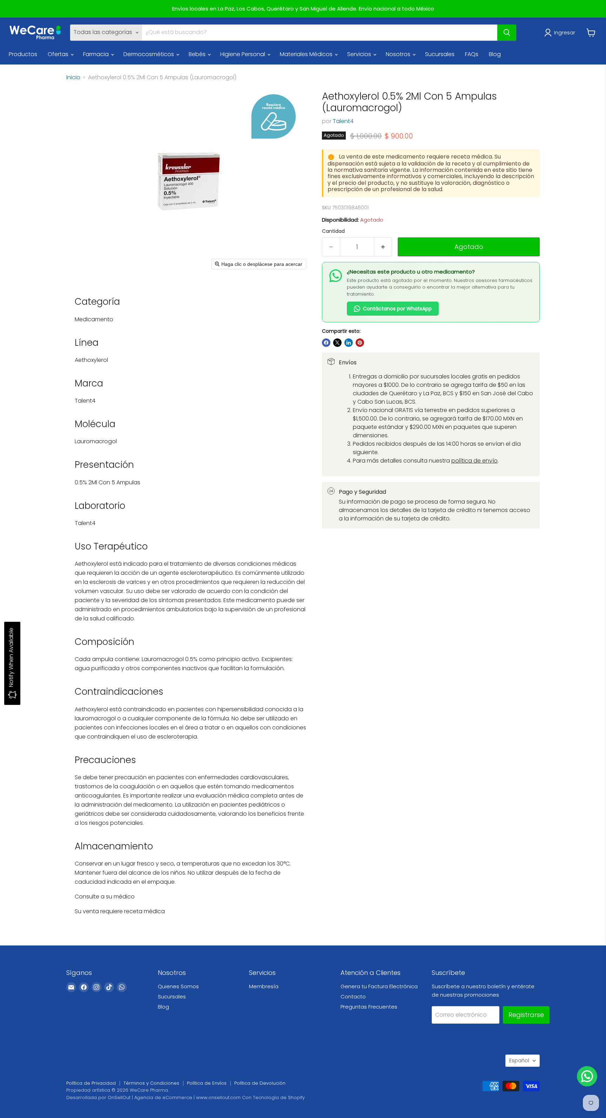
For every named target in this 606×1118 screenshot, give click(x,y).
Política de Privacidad (91, 1083)
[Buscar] (506, 33)
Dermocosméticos (149, 54)
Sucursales (439, 54)
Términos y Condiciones (151, 1083)
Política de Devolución (259, 1083)
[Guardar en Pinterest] (360, 342)
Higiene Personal (243, 54)
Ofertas (59, 54)
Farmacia (96, 54)
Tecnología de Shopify (279, 1097)
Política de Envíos (207, 1083)
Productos (23, 54)
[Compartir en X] (337, 342)
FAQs (471, 54)
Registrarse (526, 1014)
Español (519, 1060)
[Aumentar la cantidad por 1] (383, 247)
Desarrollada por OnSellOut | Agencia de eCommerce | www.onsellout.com (153, 1097)
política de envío (474, 461)
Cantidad (333, 231)
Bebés (198, 54)
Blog (495, 54)
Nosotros (399, 54)
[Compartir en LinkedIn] (348, 342)
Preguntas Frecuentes (369, 1006)
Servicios (359, 54)
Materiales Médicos (307, 54)
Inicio (73, 77)
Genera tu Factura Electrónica (379, 986)
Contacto (353, 996)
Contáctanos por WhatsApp (397, 308)
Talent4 (343, 121)
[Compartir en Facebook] (326, 342)
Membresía (263, 986)
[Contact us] (587, 1076)
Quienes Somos (178, 986)
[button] (561, 32)
